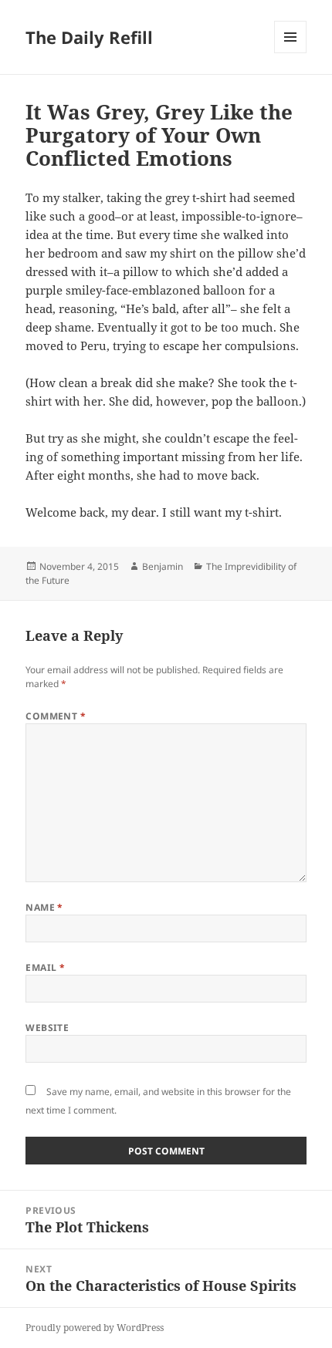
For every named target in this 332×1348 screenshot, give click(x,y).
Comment (55, 716)
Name (44, 907)
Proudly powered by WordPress (94, 1327)
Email (45, 967)
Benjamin (162, 566)
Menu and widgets (291, 52)
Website (47, 1027)
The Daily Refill (89, 37)
